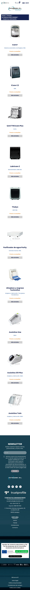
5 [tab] (18, 9)
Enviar (15, 471)
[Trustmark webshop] (13, 536)
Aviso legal (15, 580)
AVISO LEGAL (10, 467)
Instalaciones (15, 525)
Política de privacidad (15, 583)
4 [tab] (16, 9)
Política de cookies (15, 587)
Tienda (9, 15)
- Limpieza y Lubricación (9, 19)
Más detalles (15, 55)
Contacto (15, 527)
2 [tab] (13, 9)
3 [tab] (15, 9)
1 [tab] (12, 9)
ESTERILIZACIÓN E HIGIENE (9, 17)
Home (4, 15)
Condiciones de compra (15, 585)
